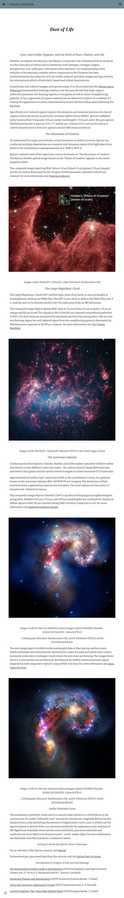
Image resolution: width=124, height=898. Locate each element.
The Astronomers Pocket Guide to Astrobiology (36, 869)
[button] (3, 4)
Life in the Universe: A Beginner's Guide (32, 885)
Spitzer (62, 850)
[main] (62, 28)
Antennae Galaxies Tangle (43, 507)
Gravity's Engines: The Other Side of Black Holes (36, 891)
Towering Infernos (59, 176)
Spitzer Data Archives (89, 856)
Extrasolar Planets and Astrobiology (30, 879)
